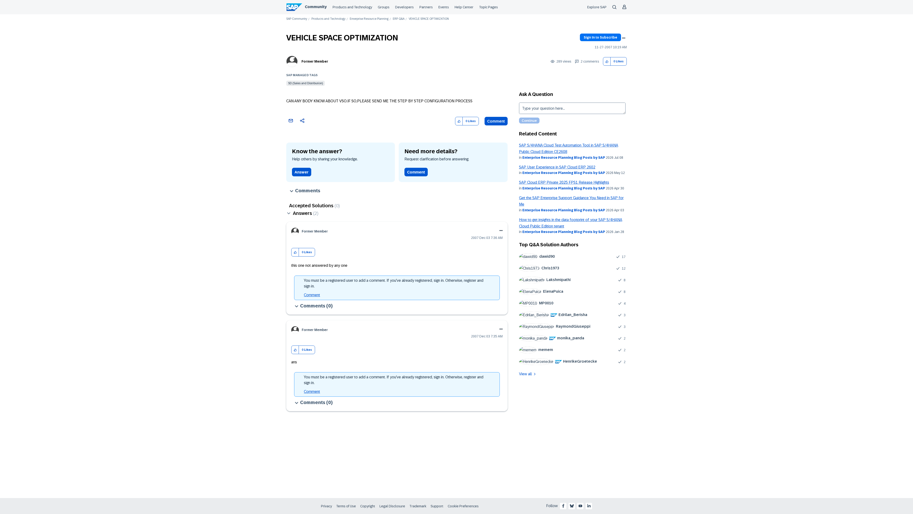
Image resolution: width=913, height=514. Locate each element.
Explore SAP (597, 7)
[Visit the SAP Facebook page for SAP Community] (563, 506)
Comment (496, 121)
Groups (383, 7)
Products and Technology (352, 7)
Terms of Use (346, 506)
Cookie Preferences (463, 506)
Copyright (367, 506)
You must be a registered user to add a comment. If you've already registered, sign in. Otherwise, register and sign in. (393, 283)
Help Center (464, 7)
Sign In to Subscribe (600, 37)
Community (316, 7)
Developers (404, 7)
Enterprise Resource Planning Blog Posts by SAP (563, 157)
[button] (607, 61)
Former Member (314, 61)
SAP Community (296, 18)
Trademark (417, 506)
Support (437, 506)
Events (443, 7)
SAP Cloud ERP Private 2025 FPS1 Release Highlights (564, 182)
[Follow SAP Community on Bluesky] (572, 506)
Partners (426, 7)
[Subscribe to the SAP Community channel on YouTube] (580, 506)
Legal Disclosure (392, 506)
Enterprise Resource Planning (369, 18)
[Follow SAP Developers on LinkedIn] (589, 506)
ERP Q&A (398, 18)
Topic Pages (488, 7)
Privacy (326, 506)
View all (525, 374)
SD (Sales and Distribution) (305, 83)
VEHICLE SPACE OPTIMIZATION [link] (429, 18)
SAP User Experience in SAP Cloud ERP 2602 (557, 167)
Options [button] (624, 38)
